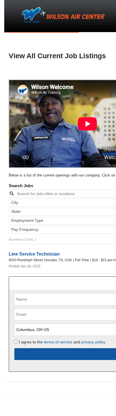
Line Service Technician (34, 254)
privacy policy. (93, 342)
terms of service (58, 342)
